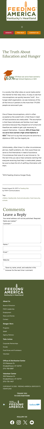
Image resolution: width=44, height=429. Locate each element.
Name (6, 244)
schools (4, 200)
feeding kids (12, 198)
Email (5, 252)
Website (6, 260)
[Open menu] (22, 27)
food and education (23, 198)
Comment (7, 224)
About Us (6, 301)
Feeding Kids (24, 188)
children (5, 198)
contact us (33, 33)
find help (20, 33)
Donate (8, 33)
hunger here (8, 324)
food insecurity (35, 198)
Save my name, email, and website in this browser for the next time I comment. (20, 269)
